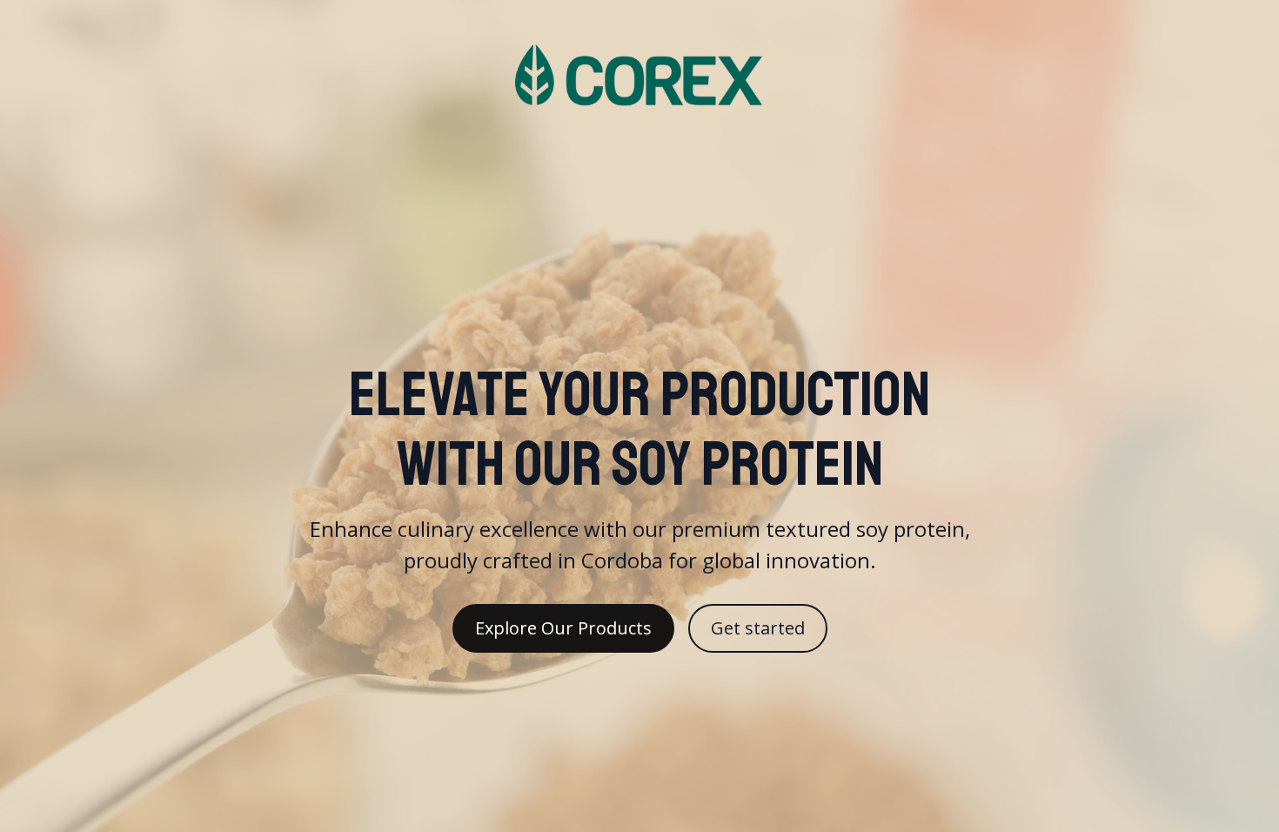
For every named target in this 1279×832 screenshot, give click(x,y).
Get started (758, 628)
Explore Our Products (563, 628)
